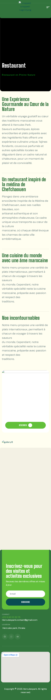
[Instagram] (11, 636)
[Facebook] (5, 636)
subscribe (25, 602)
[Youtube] (18, 636)
